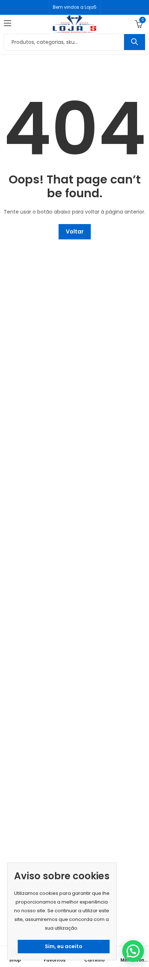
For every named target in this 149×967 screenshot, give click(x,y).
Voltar (75, 231)
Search (134, 42)
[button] (133, 951)
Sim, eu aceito (63, 946)
